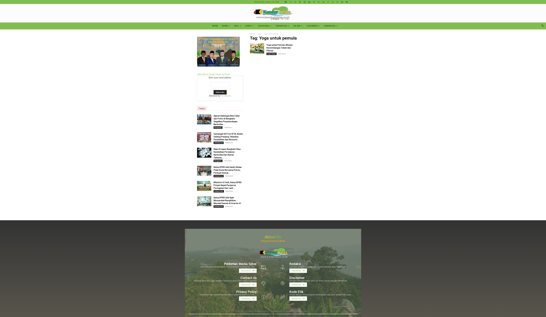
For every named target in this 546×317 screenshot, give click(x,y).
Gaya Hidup (312, 26)
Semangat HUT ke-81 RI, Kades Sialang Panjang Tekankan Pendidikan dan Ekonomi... (228, 137)
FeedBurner (226, 96)
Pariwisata (329, 26)
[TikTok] (328, 2)
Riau (236, 26)
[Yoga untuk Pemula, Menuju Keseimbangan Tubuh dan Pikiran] (257, 48)
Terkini (202, 108)
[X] (337, 2)
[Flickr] (295, 2)
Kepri (225, 26)
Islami (296, 26)
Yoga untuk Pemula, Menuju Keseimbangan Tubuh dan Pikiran (279, 48)
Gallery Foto (218, 191)
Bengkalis (218, 127)
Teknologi (281, 26)
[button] (542, 26)
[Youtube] (347, 2)
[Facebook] (290, 2)
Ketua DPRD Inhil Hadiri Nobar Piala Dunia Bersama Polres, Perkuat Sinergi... (228, 170)
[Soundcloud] (323, 2)
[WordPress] (342, 2)
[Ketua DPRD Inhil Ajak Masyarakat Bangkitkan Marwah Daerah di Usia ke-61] (204, 201)
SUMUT (248, 26)
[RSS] (319, 2)
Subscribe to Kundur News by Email (213, 74)
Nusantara (263, 26)
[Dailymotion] (286, 2)
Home (215, 26)
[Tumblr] (333, 2)
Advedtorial (218, 143)
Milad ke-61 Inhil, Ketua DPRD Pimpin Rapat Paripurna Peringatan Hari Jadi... (228, 185)
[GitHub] (300, 2)
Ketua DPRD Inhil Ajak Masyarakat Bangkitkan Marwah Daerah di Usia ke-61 (227, 200)
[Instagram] (304, 2)
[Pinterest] (314, 2)
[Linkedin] (309, 2)
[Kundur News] (273, 13)
